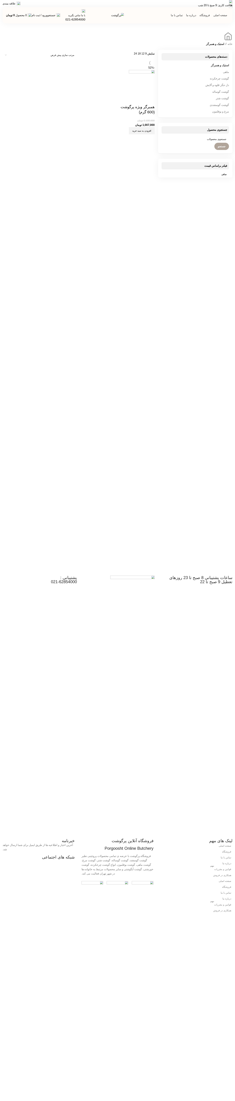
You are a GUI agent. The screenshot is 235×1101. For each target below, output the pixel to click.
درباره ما (226, 863)
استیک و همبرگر (220, 65)
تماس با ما (226, 857)
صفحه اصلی (225, 845)
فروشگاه (226, 851)
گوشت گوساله (220, 91)
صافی (224, 174)
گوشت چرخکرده (219, 78)
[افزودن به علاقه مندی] (141, 100)
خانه (230, 43)
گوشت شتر (222, 98)
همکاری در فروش (222, 875)
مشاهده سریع (150, 100)
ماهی (226, 72)
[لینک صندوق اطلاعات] (75, 15)
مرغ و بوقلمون (220, 111)
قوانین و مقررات (220, 868)
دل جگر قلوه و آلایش (217, 85)
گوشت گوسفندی (219, 105)
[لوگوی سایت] (117, 15)
